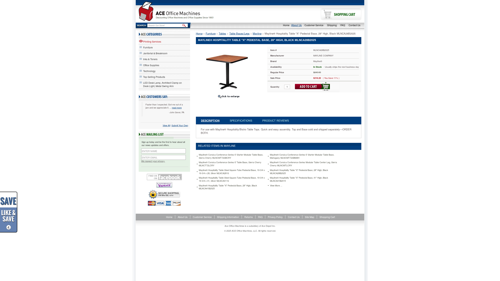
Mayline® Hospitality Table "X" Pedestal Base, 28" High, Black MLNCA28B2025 (299, 172)
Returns (248, 217)
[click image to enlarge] (229, 96)
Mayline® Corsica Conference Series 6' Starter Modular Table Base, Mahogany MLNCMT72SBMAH (302, 156)
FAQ (342, 25)
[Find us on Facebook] (164, 177)
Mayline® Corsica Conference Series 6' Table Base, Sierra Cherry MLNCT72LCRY (230, 164)
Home (286, 25)
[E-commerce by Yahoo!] (164, 185)
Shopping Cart (327, 217)
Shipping (332, 25)
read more (177, 107)
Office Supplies (151, 65)
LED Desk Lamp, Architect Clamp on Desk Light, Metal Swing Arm (162, 84)
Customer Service (313, 25)
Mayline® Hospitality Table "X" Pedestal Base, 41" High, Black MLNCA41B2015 (299, 179)
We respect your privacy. (153, 161)
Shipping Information (228, 217)
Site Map (309, 217)
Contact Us (354, 25)
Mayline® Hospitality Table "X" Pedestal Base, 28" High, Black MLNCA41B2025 (228, 187)
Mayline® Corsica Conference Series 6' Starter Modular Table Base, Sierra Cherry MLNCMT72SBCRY (231, 156)
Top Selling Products (154, 76)
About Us (296, 25)
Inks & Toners (150, 59)
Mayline (257, 33)
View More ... (276, 185)
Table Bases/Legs (239, 33)
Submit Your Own (180, 125)
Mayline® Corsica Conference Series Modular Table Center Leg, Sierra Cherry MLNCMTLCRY (303, 164)
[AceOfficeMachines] (193, 11)
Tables (222, 33)
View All (166, 125)
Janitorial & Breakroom (155, 53)
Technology (149, 71)
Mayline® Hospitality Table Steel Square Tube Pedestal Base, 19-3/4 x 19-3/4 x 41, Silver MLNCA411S (232, 179)
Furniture (148, 47)
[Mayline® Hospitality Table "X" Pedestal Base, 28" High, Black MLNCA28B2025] (228, 69)
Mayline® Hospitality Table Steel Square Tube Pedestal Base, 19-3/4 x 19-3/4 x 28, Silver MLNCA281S (232, 172)
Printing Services (152, 41)
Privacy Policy (275, 217)
